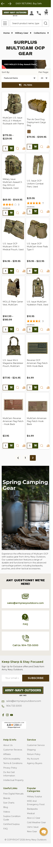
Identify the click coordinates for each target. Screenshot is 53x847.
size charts (8, 802)
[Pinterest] (15, 714)
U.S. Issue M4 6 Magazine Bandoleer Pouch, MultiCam (13, 363)
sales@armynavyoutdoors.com (23, 701)
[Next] (9, 3)
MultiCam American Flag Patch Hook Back (36, 421)
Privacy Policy (10, 768)
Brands (6, 798)
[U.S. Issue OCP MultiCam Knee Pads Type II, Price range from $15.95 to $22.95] (37, 229)
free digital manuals (13, 793)
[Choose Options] (11, 148)
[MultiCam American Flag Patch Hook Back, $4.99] (37, 404)
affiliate (7, 754)
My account (33, 758)
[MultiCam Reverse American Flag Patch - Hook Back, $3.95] (13, 404)
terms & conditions (12, 763)
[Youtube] (11, 714)
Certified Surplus (11, 824)
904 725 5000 (14, 705)
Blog (5, 807)
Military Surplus (34, 796)
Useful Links (10, 788)
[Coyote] (29, 132)
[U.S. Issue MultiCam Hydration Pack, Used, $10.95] (37, 287)
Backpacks (32, 809)
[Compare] (24, 148)
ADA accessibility (11, 758)
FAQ (5, 828)
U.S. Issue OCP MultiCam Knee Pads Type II (37, 246)
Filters (28, 85)
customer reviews (12, 749)
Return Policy (33, 754)
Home (6, 33)
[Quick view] (17, 148)
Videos (6, 811)
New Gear (32, 831)
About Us (7, 745)
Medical (31, 813)
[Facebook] (3, 714)
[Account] (31, 13)
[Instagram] (7, 714)
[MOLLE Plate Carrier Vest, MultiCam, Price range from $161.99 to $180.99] (13, 287)
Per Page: (43, 72)
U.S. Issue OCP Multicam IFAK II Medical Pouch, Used (13, 246)
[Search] (45, 23)
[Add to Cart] (35, 387)
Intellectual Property (13, 780)
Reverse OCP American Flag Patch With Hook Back (37, 363)
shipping (31, 749)
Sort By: (6, 72)
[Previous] (3, 3)
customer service (36, 745)
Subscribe (36, 678)
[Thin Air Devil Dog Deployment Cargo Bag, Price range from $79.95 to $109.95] (37, 103)
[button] (25, 64)
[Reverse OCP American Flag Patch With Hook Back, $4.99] (37, 346)
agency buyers (34, 763)
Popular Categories (33, 789)
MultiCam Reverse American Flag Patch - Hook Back (13, 421)
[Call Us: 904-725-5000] (39, 13)
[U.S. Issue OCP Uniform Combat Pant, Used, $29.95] (37, 165)
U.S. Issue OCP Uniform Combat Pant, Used (35, 183)
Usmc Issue (33, 827)
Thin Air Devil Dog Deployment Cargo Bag (36, 122)
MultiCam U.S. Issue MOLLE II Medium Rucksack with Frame (13, 120)
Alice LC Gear (33, 818)
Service (31, 739)
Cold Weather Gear (36, 822)
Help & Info (9, 739)
